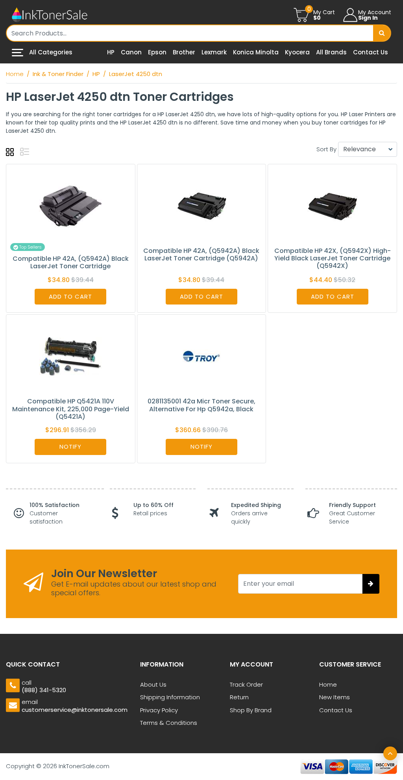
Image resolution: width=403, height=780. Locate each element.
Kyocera (297, 52)
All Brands (331, 52)
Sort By (326, 149)
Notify (70, 446)
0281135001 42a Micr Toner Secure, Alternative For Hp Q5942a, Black (201, 405)
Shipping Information (170, 697)
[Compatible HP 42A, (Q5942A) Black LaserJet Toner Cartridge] (70, 205)
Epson (157, 52)
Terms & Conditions (168, 723)
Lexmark (214, 52)
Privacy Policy (159, 710)
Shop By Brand (251, 710)
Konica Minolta (256, 52)
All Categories (50, 52)
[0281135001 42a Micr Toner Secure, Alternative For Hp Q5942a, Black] (201, 355)
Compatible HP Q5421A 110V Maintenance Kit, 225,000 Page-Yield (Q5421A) (70, 409)
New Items (334, 697)
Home (328, 684)
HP (111, 52)
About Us (153, 684)
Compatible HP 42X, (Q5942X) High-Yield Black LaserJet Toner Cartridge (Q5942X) (332, 258)
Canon (131, 52)
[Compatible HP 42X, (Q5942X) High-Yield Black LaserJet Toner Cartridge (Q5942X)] (332, 205)
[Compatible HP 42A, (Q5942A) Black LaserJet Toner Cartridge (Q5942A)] (201, 205)
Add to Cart (70, 296)
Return (239, 697)
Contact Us (370, 52)
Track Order (246, 684)
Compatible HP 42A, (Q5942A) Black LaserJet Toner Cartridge (71, 262)
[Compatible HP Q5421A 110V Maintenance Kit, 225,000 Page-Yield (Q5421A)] (70, 355)
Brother (184, 52)
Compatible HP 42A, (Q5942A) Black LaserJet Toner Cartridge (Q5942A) (201, 254)
